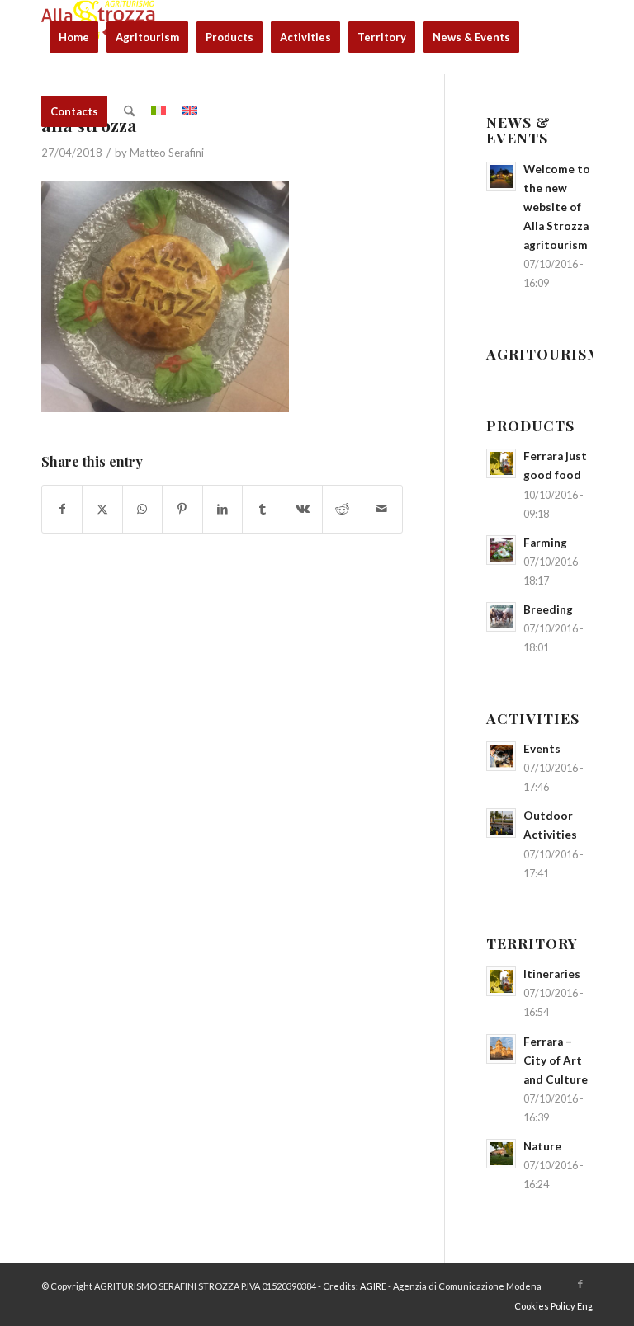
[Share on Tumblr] (262, 509)
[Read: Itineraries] (501, 981)
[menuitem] (73, 37)
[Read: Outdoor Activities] (501, 823)
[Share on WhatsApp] (142, 509)
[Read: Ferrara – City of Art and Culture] (501, 1049)
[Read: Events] (501, 756)
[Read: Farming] (501, 550)
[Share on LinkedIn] (222, 509)
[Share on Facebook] (62, 509)
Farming (545, 542)
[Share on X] (102, 509)
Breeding (548, 609)
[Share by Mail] (382, 509)
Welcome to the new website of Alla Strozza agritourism (556, 207)
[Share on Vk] (301, 509)
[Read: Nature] (501, 1153)
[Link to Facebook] (580, 1284)
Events (542, 748)
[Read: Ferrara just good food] (501, 463)
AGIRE (373, 1286)
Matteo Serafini (167, 152)
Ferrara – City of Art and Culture (555, 1060)
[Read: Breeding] (501, 617)
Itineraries (551, 973)
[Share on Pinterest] (182, 509)
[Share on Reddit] (342, 509)
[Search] (129, 111)
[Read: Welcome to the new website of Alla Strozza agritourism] (501, 176)
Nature (542, 1146)
